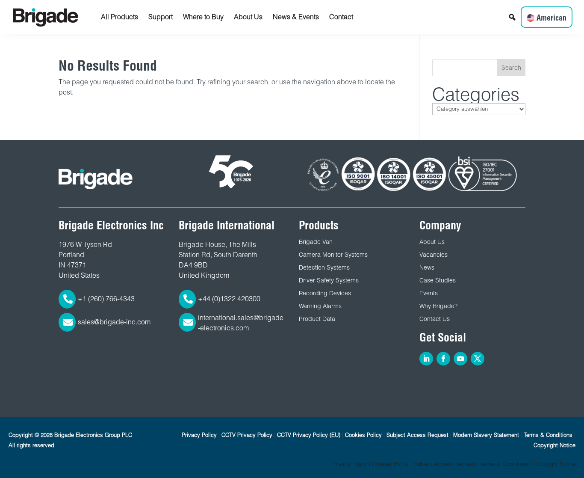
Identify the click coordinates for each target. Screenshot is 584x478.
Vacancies (433, 254)
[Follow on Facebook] (443, 358)
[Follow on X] (477, 358)
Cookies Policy (363, 435)
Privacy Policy (199, 435)
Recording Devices (325, 293)
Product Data (317, 319)
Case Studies (437, 280)
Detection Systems (324, 267)
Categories (475, 94)
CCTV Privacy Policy (246, 435)
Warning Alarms (320, 306)
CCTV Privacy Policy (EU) (308, 435)
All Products (119, 17)
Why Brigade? (438, 306)
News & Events (296, 17)
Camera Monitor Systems (333, 254)
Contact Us (434, 319)
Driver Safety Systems (329, 280)
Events (428, 293)
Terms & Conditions (548, 435)
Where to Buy (203, 17)
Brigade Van (316, 242)
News (426, 267)
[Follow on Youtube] (460, 358)
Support (160, 17)
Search (511, 67)
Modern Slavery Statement (486, 435)
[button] (512, 17)
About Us (248, 17)
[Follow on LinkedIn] (426, 358)
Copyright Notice (554, 445)
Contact (341, 17)
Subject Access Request (417, 435)
